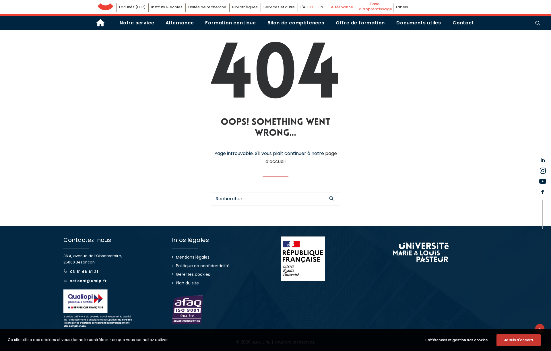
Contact (463, 23)
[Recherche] (275, 198)
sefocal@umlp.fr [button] (88, 280)
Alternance (180, 23)
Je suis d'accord (518, 340)
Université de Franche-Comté (105, 5)
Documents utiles (418, 23)
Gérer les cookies (193, 274)
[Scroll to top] (540, 328)
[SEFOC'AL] (100, 22)
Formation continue (230, 23)
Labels (402, 7)
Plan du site (187, 283)
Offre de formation (360, 23)
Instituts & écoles (167, 7)
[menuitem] (137, 23)
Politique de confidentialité (203, 266)
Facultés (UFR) (132, 7)
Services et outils (279, 7)
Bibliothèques (245, 7)
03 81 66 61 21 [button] (84, 271)
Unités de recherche (207, 7)
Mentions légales (192, 257)
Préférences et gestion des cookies (456, 340)
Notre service (137, 23)
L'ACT (306, 7)
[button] (537, 23)
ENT (322, 7)
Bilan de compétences (295, 23)
